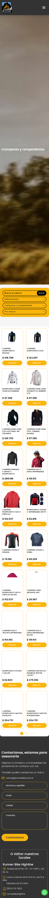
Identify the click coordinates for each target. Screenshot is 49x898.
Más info (12, 363)
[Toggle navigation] (43, 7)
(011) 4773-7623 (14, 888)
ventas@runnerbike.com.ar (19, 778)
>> (31, 733)
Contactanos (15, 837)
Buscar (42, 293)
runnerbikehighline (16, 893)
